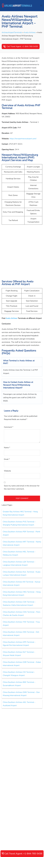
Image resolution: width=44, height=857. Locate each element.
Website (7, 471)
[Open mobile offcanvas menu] (41, 5)
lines (15, 318)
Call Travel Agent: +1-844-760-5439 (22, 46)
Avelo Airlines (30, 32)
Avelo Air (9, 318)
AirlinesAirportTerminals (12, 32)
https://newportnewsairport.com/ (23, 138)
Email (7, 459)
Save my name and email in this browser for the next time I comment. (21, 487)
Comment (8, 427)
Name (7, 447)
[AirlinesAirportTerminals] (17, 5)
